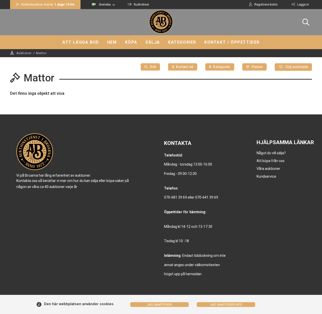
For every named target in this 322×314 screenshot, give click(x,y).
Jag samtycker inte (226, 304)
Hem (112, 42)
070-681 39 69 (175, 197)
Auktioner (24, 53)
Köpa (131, 42)
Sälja (152, 42)
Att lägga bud (80, 42)
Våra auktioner (268, 169)
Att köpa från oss (271, 161)
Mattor (41, 53)
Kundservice (266, 176)
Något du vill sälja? (271, 153)
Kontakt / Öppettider (232, 42)
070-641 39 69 (206, 197)
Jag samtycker (159, 304)
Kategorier (182, 42)
